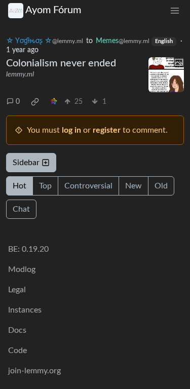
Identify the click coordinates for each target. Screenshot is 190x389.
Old (161, 186)
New (133, 186)
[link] (35, 101)
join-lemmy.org (34, 371)
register (107, 130)
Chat (21, 209)
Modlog (21, 269)
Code (17, 350)
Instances (25, 310)
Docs (17, 330)
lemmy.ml (20, 74)
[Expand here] (166, 75)
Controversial (88, 186)
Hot (19, 186)
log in (71, 130)
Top (45, 186)
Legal (17, 290)
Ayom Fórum (53, 10)
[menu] (175, 10)
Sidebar (26, 163)
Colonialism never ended (61, 63)
